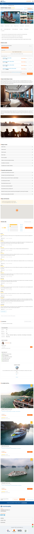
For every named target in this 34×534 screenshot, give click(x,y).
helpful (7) (3, 309)
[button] (17, 210)
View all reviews (3, 311)
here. (16, 202)
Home (1, 5)
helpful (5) (3, 250)
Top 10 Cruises (5, 5)
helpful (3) (3, 276)
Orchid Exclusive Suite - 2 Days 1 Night (8, 61)
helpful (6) (3, 238)
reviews (21, 224)
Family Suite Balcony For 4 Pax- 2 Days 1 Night (9, 68)
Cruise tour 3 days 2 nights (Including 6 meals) (17, 53)
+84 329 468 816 (24, 502)
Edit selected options (30, 499)
